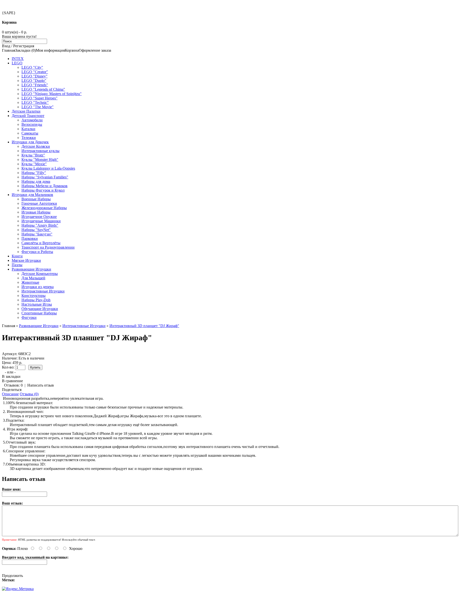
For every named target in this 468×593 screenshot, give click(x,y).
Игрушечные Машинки (41, 221)
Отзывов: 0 (13, 385)
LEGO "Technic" (35, 102)
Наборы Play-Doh (35, 300)
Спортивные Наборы (39, 313)
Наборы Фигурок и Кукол (43, 190)
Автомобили (32, 120)
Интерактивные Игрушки (43, 291)
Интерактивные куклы (40, 151)
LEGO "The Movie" (37, 107)
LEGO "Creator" (34, 72)
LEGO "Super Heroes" (39, 98)
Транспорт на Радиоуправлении (48, 247)
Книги (17, 256)
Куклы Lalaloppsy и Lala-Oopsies (48, 168)
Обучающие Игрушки (39, 309)
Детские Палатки (26, 111)
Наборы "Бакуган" (36, 234)
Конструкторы (33, 295)
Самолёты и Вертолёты (40, 243)
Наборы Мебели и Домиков (44, 186)
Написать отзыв (40, 385)
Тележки (28, 138)
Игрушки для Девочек (30, 142)
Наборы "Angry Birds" (39, 225)
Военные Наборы (36, 199)
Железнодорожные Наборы (44, 208)
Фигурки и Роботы (37, 252)
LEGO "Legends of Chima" (43, 89)
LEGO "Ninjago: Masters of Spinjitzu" (51, 94)
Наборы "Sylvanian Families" (44, 177)
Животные (30, 282)
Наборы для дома (35, 181)
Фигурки (29, 317)
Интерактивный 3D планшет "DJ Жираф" (144, 326)
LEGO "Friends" (34, 85)
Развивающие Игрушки (31, 269)
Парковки (29, 238)
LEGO (17, 63)
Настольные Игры (36, 304)
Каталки (28, 129)
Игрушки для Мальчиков (32, 195)
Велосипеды (31, 124)
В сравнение (12, 381)
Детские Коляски (35, 146)
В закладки (11, 376)
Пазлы (17, 265)
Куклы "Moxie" (34, 164)
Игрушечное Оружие (39, 216)
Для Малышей (33, 278)
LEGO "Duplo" (33, 80)
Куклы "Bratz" (33, 155)
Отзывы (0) (29, 394)
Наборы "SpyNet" (36, 230)
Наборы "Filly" (33, 173)
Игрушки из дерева (37, 287)
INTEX (18, 59)
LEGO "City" (32, 67)
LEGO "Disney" (34, 76)
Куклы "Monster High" (39, 159)
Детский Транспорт (28, 116)
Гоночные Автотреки (39, 203)
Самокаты (29, 133)
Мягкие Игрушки (26, 260)
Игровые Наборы (35, 212)
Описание (10, 394)
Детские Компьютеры (39, 274)
